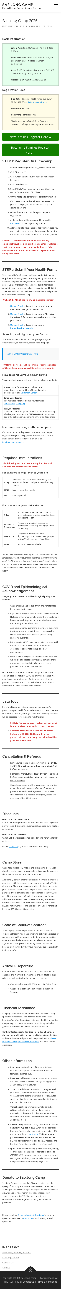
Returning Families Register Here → (30, 149)
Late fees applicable (37, 102)
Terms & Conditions (47, 1281)
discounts (14, 223)
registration (33, 1134)
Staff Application (10, 1257)
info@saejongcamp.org (14, 403)
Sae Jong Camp (17, 5)
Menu (55, 6)
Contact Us (8, 1262)
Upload (13, 306)
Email (20, 306)
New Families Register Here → (31, 137)
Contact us (28, 1218)
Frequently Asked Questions (31, 1215)
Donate (6, 1267)
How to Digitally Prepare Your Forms (23, 354)
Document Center (29, 392)
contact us (13, 846)
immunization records (21, 328)
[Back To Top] (30, 1270)
